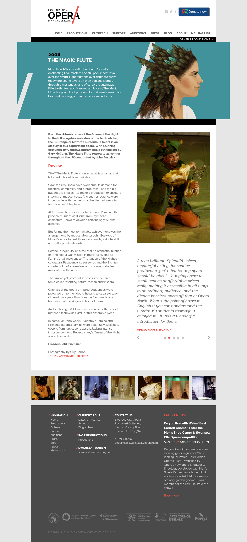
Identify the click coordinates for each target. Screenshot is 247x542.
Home (58, 33)
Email (166, 11)
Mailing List (200, 33)
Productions (77, 33)
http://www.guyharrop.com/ (69, 356)
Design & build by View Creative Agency (81, 532)
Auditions (138, 33)
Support (118, 33)
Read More (171, 495)
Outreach (100, 33)
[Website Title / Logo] (64, 23)
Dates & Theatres (89, 419)
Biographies (85, 427)
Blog (168, 33)
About (181, 33)
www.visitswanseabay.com (95, 452)
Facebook (176, 11)
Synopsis (84, 423)
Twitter (171, 11)
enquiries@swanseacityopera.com (136, 442)
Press (155, 33)
